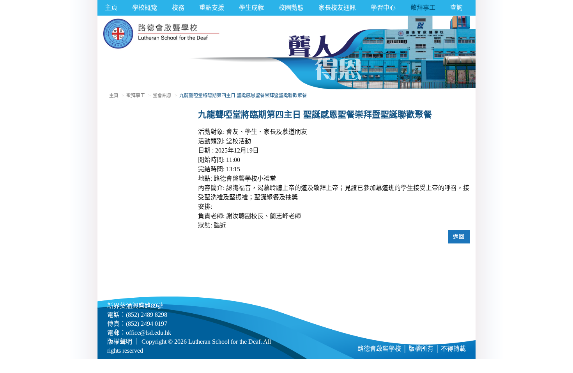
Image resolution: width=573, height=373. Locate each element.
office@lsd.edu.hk (148, 332)
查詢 (456, 7)
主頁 (111, 7)
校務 (178, 7)
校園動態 (291, 7)
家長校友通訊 (337, 7)
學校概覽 (144, 7)
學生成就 (251, 7)
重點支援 (211, 7)
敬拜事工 (422, 7)
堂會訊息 (162, 95)
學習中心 (383, 7)
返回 (459, 237)
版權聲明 (119, 341)
